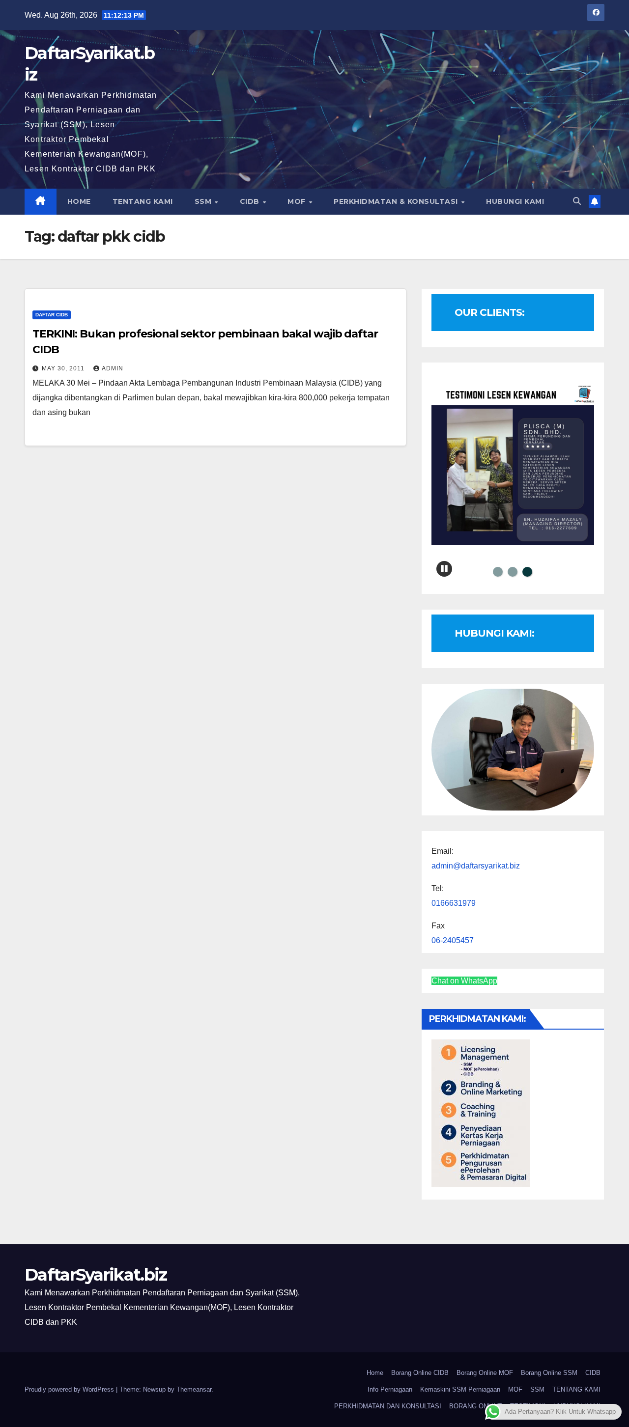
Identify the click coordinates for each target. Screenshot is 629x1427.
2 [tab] (512, 572)
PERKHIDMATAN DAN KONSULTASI (387, 1406)
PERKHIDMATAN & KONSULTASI (397, 201)
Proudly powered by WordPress (70, 1389)
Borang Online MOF (485, 1372)
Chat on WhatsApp (464, 981)
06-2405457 (452, 940)
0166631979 (453, 903)
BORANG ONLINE (475, 1406)
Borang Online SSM (549, 1372)
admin (112, 368)
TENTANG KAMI (143, 201)
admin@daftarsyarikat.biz (475, 866)
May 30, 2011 (64, 368)
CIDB (251, 201)
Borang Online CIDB (420, 1372)
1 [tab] (498, 572)
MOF (297, 201)
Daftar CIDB (51, 314)
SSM (204, 201)
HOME (79, 201)
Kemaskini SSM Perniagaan (460, 1389)
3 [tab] (527, 572)
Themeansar (193, 1389)
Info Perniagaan (390, 1389)
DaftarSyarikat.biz (96, 1274)
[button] (577, 201)
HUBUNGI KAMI (515, 201)
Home (375, 1372)
